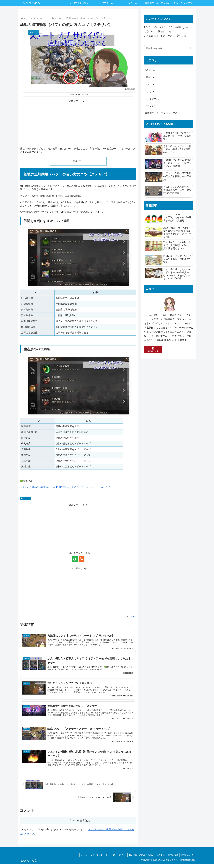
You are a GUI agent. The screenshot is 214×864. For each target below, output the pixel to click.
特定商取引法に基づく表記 (141, 855)
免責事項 (160, 855)
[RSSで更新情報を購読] (81, 559)
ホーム (84, 855)
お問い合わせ (187, 855)
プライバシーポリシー (116, 855)
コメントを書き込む (78, 820)
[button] (190, 48)
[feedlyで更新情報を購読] (75, 559)
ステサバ (26, 498)
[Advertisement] (78, 123)
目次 (75, 161)
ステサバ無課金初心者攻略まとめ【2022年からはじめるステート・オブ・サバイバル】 (65, 487)
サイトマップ (96, 855)
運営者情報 (173, 855)
